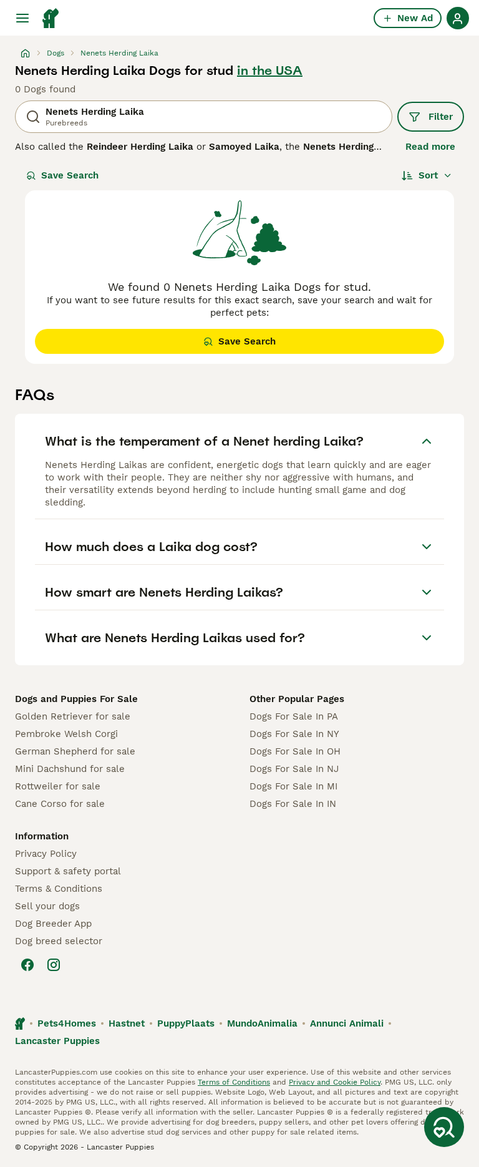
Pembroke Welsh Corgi (66, 734)
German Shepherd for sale (75, 751)
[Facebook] (27, 964)
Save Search (70, 175)
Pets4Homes (66, 1023)
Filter (440, 116)
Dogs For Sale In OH (295, 751)
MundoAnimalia (262, 1023)
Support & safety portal (68, 871)
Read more (430, 146)
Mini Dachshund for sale (70, 768)
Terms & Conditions (58, 888)
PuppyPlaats (186, 1023)
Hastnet (127, 1023)
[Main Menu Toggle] (22, 18)
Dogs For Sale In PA (293, 716)
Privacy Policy (46, 853)
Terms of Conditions (234, 1082)
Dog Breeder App (53, 923)
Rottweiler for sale (57, 786)
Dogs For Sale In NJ (294, 768)
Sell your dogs (47, 906)
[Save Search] (444, 1127)
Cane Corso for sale (60, 803)
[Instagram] (53, 964)
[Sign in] (458, 18)
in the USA (269, 70)
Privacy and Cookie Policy (334, 1082)
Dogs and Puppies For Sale (76, 699)
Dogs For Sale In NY (294, 734)
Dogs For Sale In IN (292, 803)
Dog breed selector (58, 941)
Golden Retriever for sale (72, 716)
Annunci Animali (347, 1023)
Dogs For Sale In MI (293, 786)
